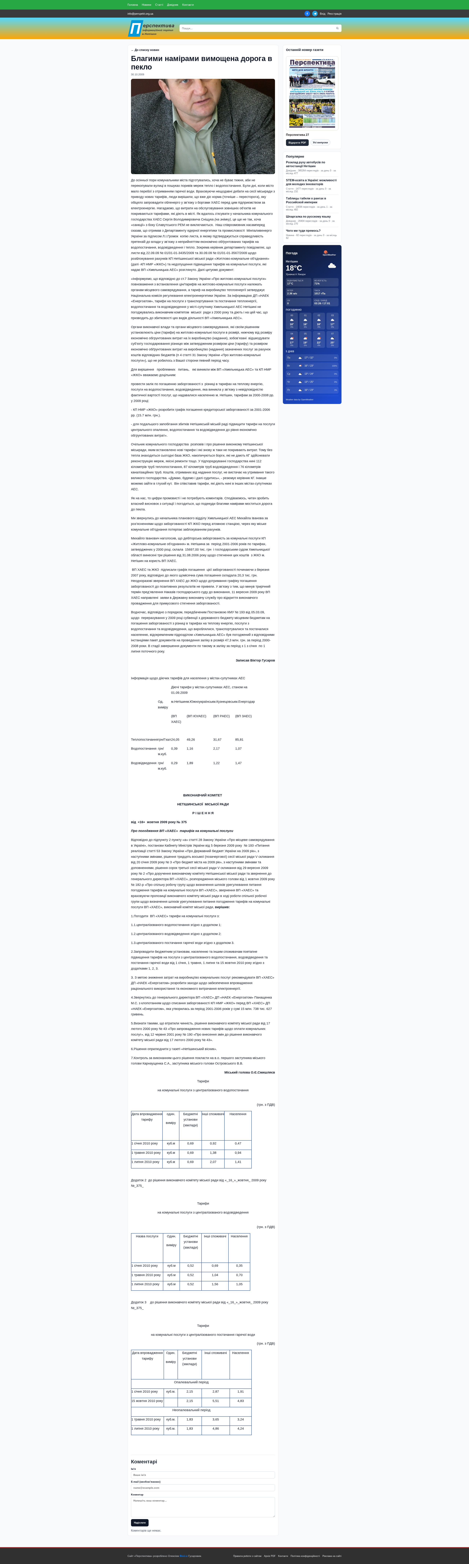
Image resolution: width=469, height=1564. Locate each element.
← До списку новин (145, 50)
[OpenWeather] (329, 253)
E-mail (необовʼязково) (145, 1481)
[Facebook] (307, 13)
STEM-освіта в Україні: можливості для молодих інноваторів (311, 182)
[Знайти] (337, 28)
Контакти (188, 4)
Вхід (322, 13)
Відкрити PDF (297, 142)
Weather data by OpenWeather (299, 399)
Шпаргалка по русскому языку (308, 216)
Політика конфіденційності (305, 1556)
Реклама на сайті (331, 1556)
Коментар (137, 1494)
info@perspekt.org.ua (140, 13)
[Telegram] (315, 13)
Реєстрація (334, 13)
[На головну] (151, 28)
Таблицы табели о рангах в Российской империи (306, 200)
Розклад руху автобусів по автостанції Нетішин (305, 164)
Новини (146, 4)
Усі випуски (320, 142)
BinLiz (184, 1555)
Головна (133, 4)
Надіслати (140, 1522)
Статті (159, 4)
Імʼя (133, 1468)
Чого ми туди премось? (303, 230)
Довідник (172, 4)
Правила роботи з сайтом (247, 1556)
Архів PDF (270, 1556)
